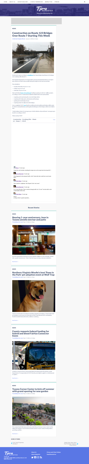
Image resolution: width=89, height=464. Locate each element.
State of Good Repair (26, 93)
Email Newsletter (51, 454)
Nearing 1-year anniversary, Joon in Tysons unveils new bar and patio (30, 218)
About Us (12, 1)
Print (54, 119)
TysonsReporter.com (17, 222)
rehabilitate (30, 75)
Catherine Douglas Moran (18, 38)
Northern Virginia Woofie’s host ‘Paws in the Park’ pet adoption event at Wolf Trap (33, 273)
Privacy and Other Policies (54, 452)
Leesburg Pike (27, 119)
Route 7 (18, 121)
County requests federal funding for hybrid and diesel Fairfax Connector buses (30, 333)
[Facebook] (35, 457)
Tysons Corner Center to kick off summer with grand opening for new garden (33, 390)
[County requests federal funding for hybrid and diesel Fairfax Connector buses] (33, 355)
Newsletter (48, 1)
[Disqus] (33, 146)
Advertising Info (23, 1)
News (14, 28)
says (25, 105)
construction (17, 119)
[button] (84, 2)
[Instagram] (38, 457)
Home (5, 1)
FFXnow (57, 1)
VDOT (24, 121)
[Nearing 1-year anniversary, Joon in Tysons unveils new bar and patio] (33, 240)
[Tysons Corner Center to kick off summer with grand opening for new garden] (33, 411)
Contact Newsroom (36, 1)
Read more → (15, 261)
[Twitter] (32, 457)
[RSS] (41, 457)
